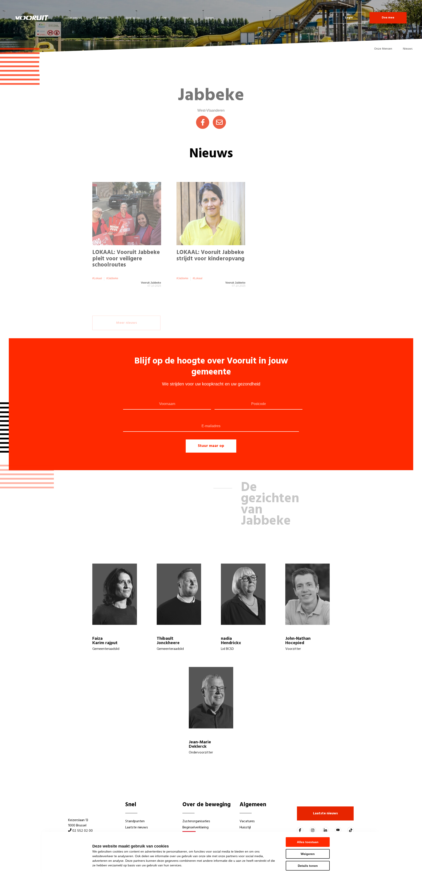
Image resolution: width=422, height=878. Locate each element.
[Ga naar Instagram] (312, 830)
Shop (186, 18)
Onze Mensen (377, 48)
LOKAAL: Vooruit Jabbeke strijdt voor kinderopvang (210, 247)
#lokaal (97, 269)
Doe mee (161, 18)
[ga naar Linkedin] (325, 830)
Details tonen (308, 865)
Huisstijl (245, 827)
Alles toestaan (307, 842)
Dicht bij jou (133, 18)
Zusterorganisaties (196, 821)
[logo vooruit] (31, 17)
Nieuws (402, 48)
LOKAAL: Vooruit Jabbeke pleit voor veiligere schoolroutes (126, 250)
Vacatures (247, 821)
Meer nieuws (126, 306)
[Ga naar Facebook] (300, 830)
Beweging (104, 18)
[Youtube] (338, 830)
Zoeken (209, 18)
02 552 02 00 (82, 831)
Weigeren (308, 854)
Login (349, 17)
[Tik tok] (350, 830)
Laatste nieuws (73, 18)
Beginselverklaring (195, 827)
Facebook (202, 116)
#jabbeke (112, 269)
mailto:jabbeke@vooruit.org (219, 116)
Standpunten (135, 821)
